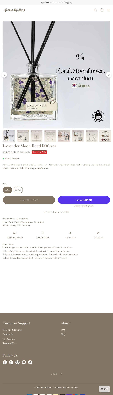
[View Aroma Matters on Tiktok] (30, 362)
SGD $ (54, 373)
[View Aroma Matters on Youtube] (24, 362)
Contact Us (8, 334)
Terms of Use (9, 343)
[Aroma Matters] (14, 10)
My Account (9, 338)
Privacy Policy (73, 387)
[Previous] (4, 75)
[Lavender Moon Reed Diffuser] (9, 136)
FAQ (63, 329)
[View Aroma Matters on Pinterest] (11, 362)
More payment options (84, 205)
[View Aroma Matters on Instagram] (17, 362)
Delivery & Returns (12, 329)
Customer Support (16, 323)
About (65, 323)
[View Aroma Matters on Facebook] (5, 362)
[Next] (109, 75)
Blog (63, 334)
